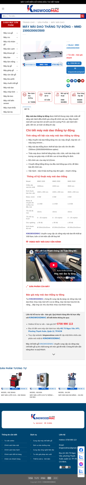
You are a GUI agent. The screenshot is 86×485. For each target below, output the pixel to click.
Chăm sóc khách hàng (12, 459)
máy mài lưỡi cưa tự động (48, 302)
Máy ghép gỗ (8, 70)
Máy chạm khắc (9, 108)
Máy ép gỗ (7, 66)
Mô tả (26, 109)
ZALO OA (81, 474)
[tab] (27, 109)
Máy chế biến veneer (8, 102)
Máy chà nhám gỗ (9, 43)
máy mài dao (68, 234)
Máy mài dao (8, 88)
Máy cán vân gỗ (9, 75)
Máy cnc (6, 37)
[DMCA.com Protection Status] (65, 467)
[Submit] (82, 16)
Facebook (81, 452)
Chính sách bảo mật (11, 445)
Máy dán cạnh (9, 49)
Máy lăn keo (8, 96)
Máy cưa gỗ (8, 33)
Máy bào (6, 57)
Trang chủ (29, 22)
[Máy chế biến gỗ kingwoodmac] (43, 9)
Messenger (81, 467)
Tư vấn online (9, 441)
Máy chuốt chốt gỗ (10, 83)
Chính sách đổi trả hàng (13, 454)
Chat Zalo (81, 459)
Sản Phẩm (43, 22)
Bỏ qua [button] (62, 2)
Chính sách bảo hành (12, 450)
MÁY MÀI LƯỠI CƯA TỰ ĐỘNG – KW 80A (42, 396)
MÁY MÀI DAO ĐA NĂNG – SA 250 (70, 395)
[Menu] (3, 8)
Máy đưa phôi (8, 79)
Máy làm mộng (9, 62)
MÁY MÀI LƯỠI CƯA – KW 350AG (13, 395)
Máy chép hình (9, 92)
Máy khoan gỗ (9, 53)
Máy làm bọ (8, 112)
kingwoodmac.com (51, 335)
